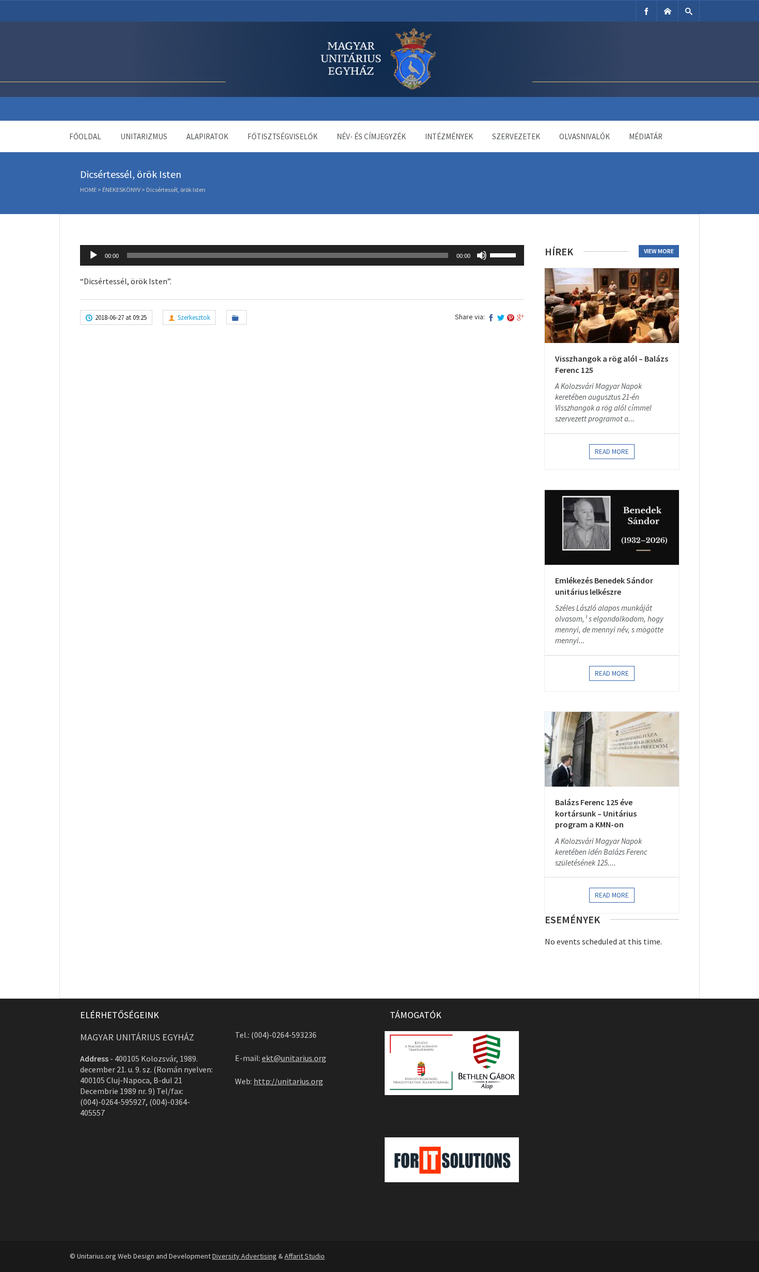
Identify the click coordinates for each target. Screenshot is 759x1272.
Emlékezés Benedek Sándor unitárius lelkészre (604, 586)
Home (88, 189)
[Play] (93, 255)
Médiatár (645, 136)
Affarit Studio (304, 1256)
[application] (302, 255)
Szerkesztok (194, 317)
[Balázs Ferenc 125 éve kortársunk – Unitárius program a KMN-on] (612, 749)
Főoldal (85, 136)
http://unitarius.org (288, 1081)
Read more (612, 451)
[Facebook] (646, 11)
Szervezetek (516, 136)
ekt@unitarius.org (294, 1058)
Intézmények (449, 136)
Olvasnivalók (584, 136)
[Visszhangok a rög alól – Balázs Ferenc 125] (612, 305)
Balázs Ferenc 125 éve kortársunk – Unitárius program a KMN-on (596, 813)
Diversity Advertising (244, 1256)
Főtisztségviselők (282, 136)
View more (659, 251)
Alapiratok (207, 136)
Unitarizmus (143, 136)
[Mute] (482, 255)
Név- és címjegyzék (371, 136)
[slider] (504, 254)
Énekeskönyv (121, 189)
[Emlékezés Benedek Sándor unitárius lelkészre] (612, 527)
